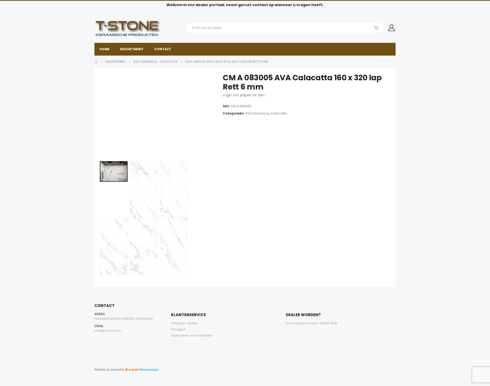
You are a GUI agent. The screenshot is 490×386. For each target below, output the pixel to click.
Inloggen (178, 329)
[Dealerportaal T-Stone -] (139, 28)
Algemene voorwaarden (191, 335)
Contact (162, 49)
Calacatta (279, 113)
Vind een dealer (184, 323)
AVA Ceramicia (257, 113)
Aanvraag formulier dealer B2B (311, 323)
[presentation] (101, 116)
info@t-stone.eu (107, 330)
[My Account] (392, 27)
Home (104, 49)
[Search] (377, 28)
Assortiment (132, 49)
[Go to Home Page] (96, 62)
